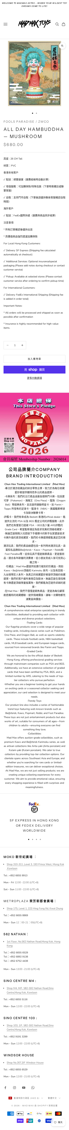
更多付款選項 (34, 378)
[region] (34, 817)
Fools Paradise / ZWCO (26, 121)
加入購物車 (34, 358)
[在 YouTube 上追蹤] (23, 1087)
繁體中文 (52, 1098)
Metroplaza (30, 901)
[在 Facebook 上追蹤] (5, 1087)
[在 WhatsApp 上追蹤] (33, 1087)
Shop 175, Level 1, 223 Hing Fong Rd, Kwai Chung (35, 908)
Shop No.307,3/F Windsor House (25, 1062)
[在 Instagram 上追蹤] (14, 1087)
